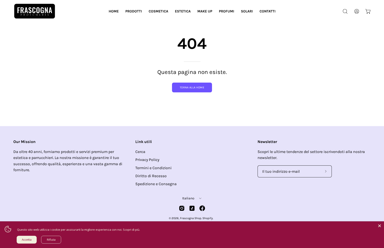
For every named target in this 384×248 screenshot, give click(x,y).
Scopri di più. (131, 230)
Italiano (188, 198)
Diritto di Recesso (151, 176)
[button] (133, 11)
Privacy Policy (147, 159)
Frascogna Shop (190, 218)
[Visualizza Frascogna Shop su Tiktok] (192, 208)
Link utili (143, 141)
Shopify (207, 218)
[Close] (379, 226)
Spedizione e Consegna (156, 184)
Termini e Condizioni (153, 168)
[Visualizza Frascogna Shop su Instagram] (181, 208)
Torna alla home (192, 87)
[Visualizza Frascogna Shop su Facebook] (202, 208)
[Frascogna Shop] (34, 11)
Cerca (140, 151)
